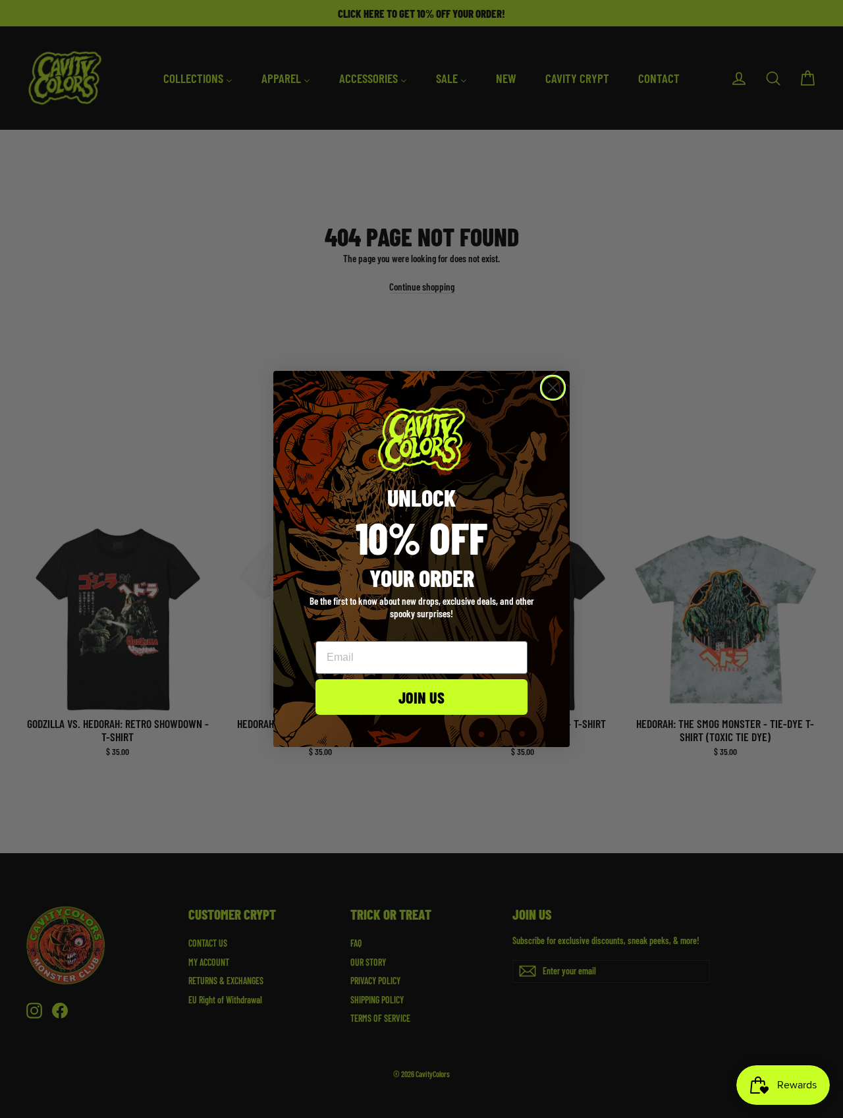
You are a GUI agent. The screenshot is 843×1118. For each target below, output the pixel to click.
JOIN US (421, 696)
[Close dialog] (552, 387)
